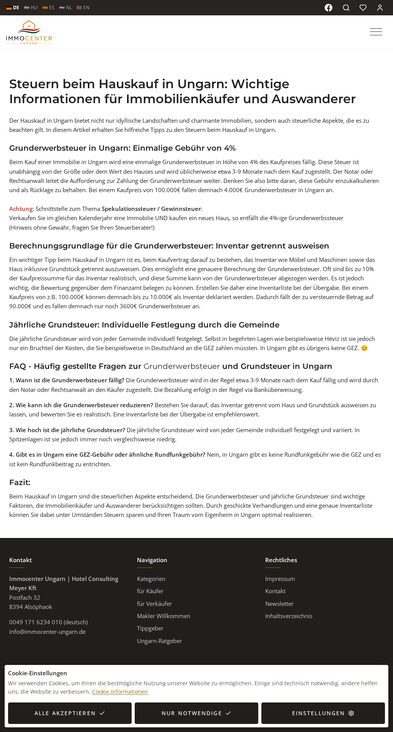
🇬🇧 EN (82, 8)
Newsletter (279, 603)
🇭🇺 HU (31, 8)
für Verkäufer (154, 603)
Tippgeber (150, 628)
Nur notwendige (192, 713)
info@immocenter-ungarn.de (47, 631)
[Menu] (377, 32)
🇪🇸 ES (48, 8)
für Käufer (150, 591)
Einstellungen (318, 713)
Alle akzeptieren (65, 713)
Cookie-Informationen (120, 691)
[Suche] (346, 8)
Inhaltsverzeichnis (288, 616)
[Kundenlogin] (380, 8)
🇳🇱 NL (65, 8)
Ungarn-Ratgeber (159, 641)
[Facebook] (328, 7)
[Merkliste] (363, 8)
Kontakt (275, 591)
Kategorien (151, 578)
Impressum (280, 578)
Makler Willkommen (163, 616)
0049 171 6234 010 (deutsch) (48, 622)
